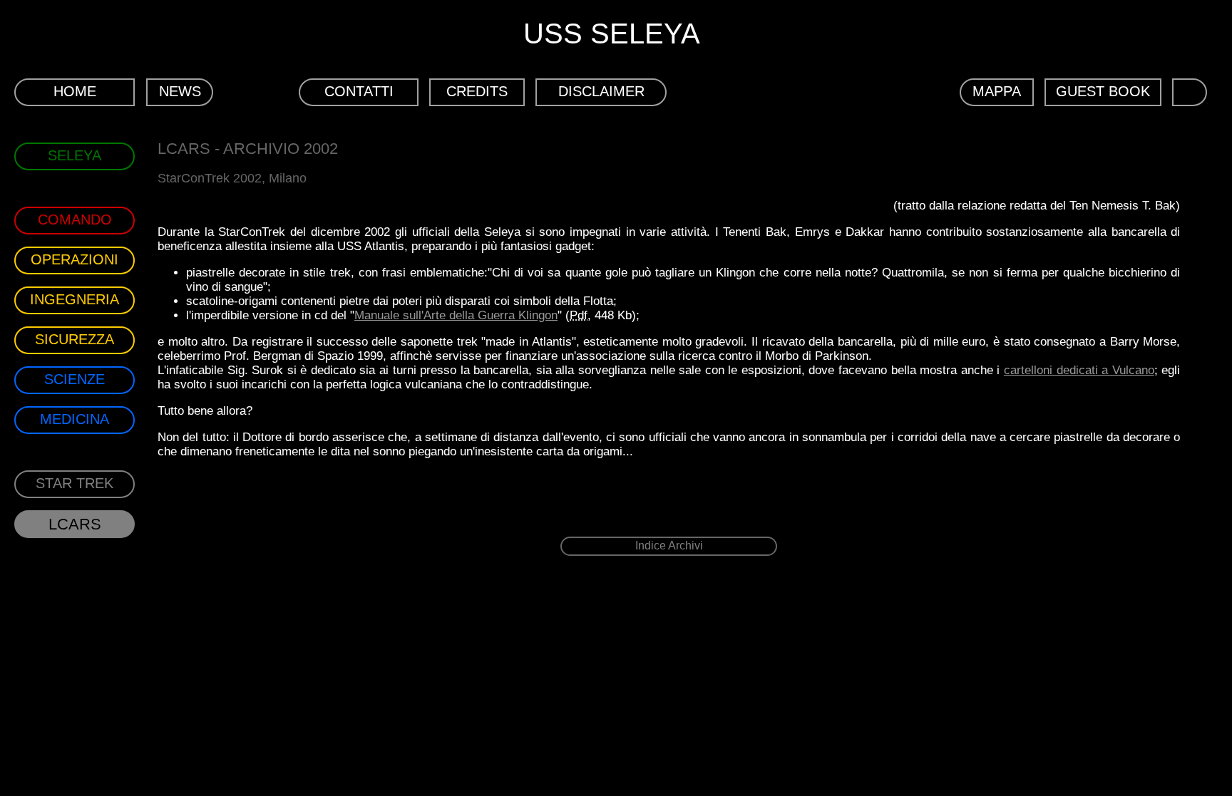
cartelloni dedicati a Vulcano (1079, 370)
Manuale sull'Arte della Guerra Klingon (456, 315)
